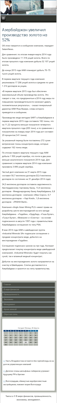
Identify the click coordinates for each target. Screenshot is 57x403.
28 (26, 342)
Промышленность (11, 294)
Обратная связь (11, 314)
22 (31, 340)
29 (31, 342)
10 (6, 337)
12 (16, 337)
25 (11, 342)
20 (21, 340)
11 (11, 337)
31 (6, 345)
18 (11, 340)
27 (21, 342)
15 (31, 337)
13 (21, 337)
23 (36, 340)
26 (16, 342)
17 (6, 340)
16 (36, 337)
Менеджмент (9, 304)
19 (16, 340)
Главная (7, 284)
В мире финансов (11, 289)
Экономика (8, 299)
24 (6, 342)
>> (4, 361)
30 (36, 342)
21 (26, 340)
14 (26, 337)
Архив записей (10, 309)
